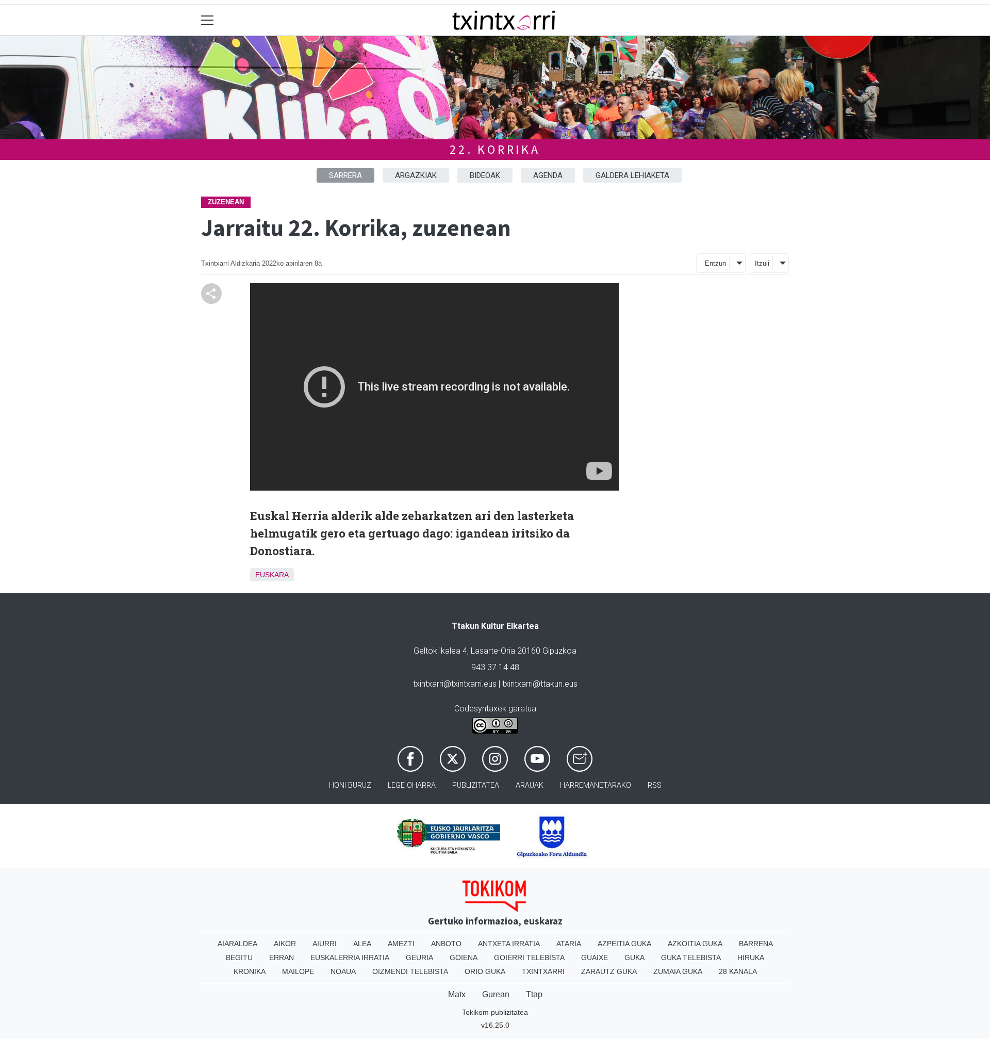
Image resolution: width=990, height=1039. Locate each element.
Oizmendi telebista (410, 971)
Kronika (250, 971)
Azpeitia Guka (624, 943)
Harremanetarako (595, 785)
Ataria (568, 943)
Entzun (715, 263)
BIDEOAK (485, 175)
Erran (281, 957)
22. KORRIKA (495, 149)
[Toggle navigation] (207, 20)
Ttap (534, 994)
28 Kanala (738, 971)
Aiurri (324, 943)
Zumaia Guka (677, 971)
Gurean (495, 994)
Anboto (446, 943)
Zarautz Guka (609, 971)
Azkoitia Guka (695, 943)
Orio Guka (485, 971)
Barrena (756, 943)
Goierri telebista (529, 957)
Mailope (298, 971)
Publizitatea (475, 785)
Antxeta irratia (509, 943)
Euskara (272, 575)
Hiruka (750, 957)
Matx (457, 994)
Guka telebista (691, 957)
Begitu (239, 957)
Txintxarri (543, 971)
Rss (655, 785)
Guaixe (594, 957)
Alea (362, 943)
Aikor (285, 943)
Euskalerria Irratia (349, 957)
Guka (634, 957)
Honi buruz (350, 785)
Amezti (401, 943)
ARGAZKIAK (416, 175)
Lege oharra (412, 785)
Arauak (529, 785)
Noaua (343, 971)
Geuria (419, 957)
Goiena (463, 957)
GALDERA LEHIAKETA (632, 175)
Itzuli (762, 263)
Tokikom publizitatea (495, 1012)
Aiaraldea (237, 943)
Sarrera (345, 175)
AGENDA (548, 175)
